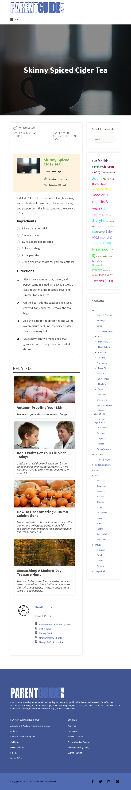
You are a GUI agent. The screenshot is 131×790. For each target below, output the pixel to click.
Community (102, 363)
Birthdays (101, 320)
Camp (99, 326)
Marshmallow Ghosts (50, 637)
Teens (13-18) (101, 243)
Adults (97, 178)
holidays (106, 270)
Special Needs (102, 443)
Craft (111, 179)
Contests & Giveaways (101, 465)
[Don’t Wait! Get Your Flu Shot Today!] (44, 441)
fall (75, 136)
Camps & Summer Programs (22, 736)
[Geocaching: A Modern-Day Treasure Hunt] (44, 559)
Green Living (102, 400)
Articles (95, 310)
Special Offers (16, 758)
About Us (72, 726)
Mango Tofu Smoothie (51, 642)
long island (97, 260)
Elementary (103, 341)
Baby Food (101, 486)
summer (97, 167)
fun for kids (100, 161)
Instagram (109, 781)
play (105, 208)
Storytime (100, 220)
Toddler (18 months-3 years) (101, 201)
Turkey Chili (45, 633)
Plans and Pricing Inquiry (78, 747)
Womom (100, 566)
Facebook (92, 781)
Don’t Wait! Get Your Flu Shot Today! (41, 454)
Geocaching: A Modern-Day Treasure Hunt (39, 572)
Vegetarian (101, 539)
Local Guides (102, 427)
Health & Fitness (17, 747)
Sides (99, 523)
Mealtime (102, 384)
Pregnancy (101, 438)
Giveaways (96, 470)
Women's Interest (104, 449)
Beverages (32, 133)
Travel (100, 389)
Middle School (104, 347)
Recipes (17, 136)
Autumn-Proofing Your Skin (40, 407)
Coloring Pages (103, 459)
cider (68, 136)
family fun (100, 231)
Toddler (101, 357)
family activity (101, 214)
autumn (58, 136)
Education (101, 373)
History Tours (99, 183)
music (100, 226)
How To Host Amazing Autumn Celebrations (42, 513)
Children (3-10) (108, 172)
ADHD (106, 179)
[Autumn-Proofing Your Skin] (44, 396)
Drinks (99, 507)
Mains (99, 518)
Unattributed (27, 127)
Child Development (105, 331)
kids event (106, 275)
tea (55, 138)
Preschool (102, 352)
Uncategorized (98, 571)
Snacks (100, 528)
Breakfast (100, 496)
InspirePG (102, 368)
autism (95, 275)
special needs (107, 256)
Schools (13, 752)
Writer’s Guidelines (75, 736)
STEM (110, 183)
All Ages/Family (102, 189)
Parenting (101, 433)
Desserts (100, 502)
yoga (98, 256)
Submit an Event (75, 752)
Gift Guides (101, 394)
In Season (101, 550)
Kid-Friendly (102, 512)
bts (105, 226)
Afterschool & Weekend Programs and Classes (30, 726)
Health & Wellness (104, 405)
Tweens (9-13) (102, 281)
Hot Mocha (45, 628)
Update (100, 560)
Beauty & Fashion (104, 315)
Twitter (100, 781)
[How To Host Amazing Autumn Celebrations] (44, 501)
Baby (100, 336)
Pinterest (117, 781)
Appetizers (101, 480)
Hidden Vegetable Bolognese (55, 624)
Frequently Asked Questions (79, 742)
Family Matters (103, 378)
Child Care (14, 742)
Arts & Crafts (97, 454)
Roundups (96, 544)
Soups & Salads (103, 534)
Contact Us (72, 731)
